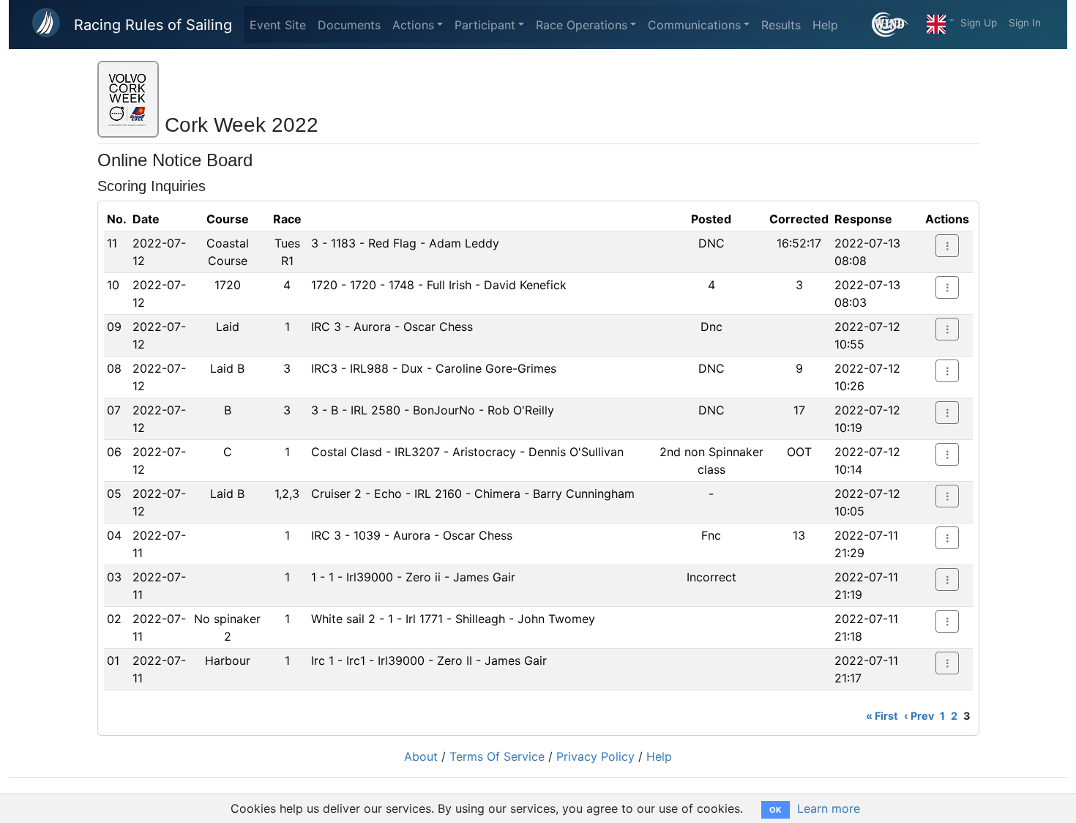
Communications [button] (694, 25)
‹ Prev (919, 716)
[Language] (940, 20)
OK (775, 810)
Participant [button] (485, 25)
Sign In (1025, 23)
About (421, 756)
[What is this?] (896, 24)
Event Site (278, 25)
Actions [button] (413, 25)
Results (781, 25)
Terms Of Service (497, 756)
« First (882, 716)
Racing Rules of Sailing (153, 25)
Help (825, 25)
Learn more (828, 808)
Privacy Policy (595, 756)
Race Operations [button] (581, 25)
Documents (349, 25)
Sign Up (978, 23)
